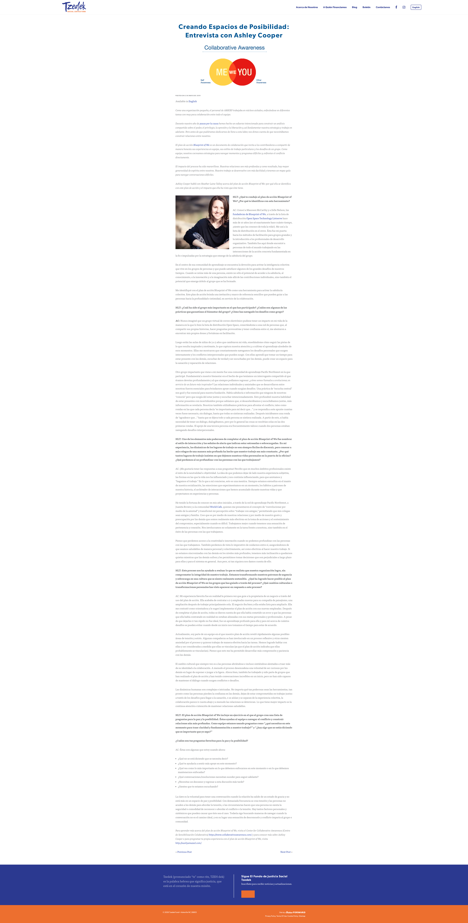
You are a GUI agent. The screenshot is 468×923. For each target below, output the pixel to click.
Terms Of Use (281, 916)
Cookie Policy (292, 916)
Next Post (285, 851)
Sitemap (302, 916)
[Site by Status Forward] (295, 912)
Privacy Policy (270, 916)
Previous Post (184, 851)
